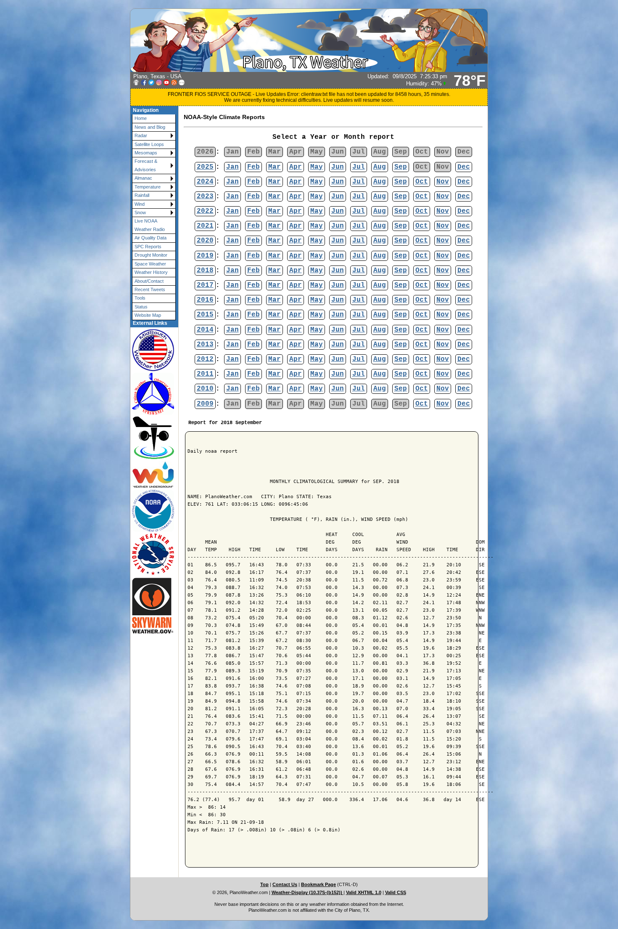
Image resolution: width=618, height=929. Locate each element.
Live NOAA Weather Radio (150, 224)
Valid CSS (395, 892)
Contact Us (284, 884)
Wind (140, 204)
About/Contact (149, 281)
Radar (141, 135)
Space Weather (150, 263)
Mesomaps (146, 152)
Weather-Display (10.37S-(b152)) (307, 892)
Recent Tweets (150, 289)
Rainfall (142, 195)
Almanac (143, 177)
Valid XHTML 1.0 (363, 892)
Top (264, 884)
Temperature (148, 186)
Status (141, 306)
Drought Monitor (151, 254)
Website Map (148, 315)
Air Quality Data (150, 237)
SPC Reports (148, 246)
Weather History (151, 272)
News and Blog (150, 127)
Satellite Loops (149, 144)
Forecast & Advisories (146, 165)
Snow (140, 212)
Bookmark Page (318, 884)
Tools (140, 297)
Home (141, 118)
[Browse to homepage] (309, 70)
